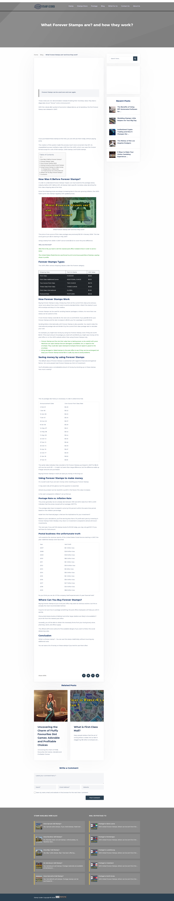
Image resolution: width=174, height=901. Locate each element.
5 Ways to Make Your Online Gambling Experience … (125, 154)
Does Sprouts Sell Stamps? (52, 824)
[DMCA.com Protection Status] (61, 897)
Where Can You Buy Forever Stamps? (52, 172)
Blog (103, 6)
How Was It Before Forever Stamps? (51, 159)
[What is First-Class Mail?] (87, 706)
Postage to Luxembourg (107, 850)
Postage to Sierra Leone (107, 824)
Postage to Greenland (106, 863)
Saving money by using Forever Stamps (52, 165)
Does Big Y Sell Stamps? (52, 850)
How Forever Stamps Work (49, 163)
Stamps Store (82, 6)
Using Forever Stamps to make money (52, 167)
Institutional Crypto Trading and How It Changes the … (124, 132)
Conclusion (44, 174)
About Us (136, 6)
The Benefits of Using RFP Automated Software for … (127, 109)
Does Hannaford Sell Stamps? (54, 876)
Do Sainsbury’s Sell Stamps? (53, 863)
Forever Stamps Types (47, 161)
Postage (94, 6)
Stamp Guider (38, 897)
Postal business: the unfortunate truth (53, 170)
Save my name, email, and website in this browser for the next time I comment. (62, 792)
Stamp (71, 6)
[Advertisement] (69, 74)
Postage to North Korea (107, 876)
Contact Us (125, 6)
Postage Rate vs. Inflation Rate (51, 169)
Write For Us (113, 6)
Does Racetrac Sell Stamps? (53, 837)
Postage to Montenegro (107, 837)
